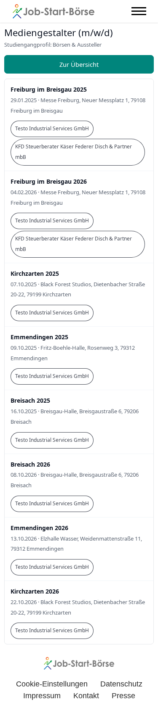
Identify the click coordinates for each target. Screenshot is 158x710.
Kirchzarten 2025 (35, 273)
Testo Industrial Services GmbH (52, 128)
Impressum (42, 696)
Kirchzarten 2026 (35, 591)
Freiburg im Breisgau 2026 (49, 181)
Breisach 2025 (30, 400)
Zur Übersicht (79, 64)
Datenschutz (121, 684)
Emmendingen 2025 (39, 337)
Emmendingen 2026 (39, 528)
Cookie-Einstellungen (52, 684)
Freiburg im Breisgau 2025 (49, 89)
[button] (139, 11)
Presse (123, 696)
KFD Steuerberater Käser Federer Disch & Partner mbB (73, 152)
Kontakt (86, 696)
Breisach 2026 (30, 464)
